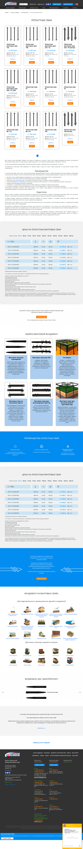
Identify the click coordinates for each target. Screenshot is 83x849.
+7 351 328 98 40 (53, 770)
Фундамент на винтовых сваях (58, 752)
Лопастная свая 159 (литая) (70, 130)
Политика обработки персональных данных (60, 755)
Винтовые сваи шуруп (52, 692)
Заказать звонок (68, 4)
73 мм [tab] (29, 236)
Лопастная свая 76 (70, 88)
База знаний (75, 752)
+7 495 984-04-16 (38, 820)
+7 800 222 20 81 (38, 782)
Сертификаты (35, 755)
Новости (69, 752)
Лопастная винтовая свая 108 (31, 46)
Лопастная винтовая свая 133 (12, 46)
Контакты (75, 7)
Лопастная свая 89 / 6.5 (31, 130)
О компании (65, 7)
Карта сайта (75, 755)
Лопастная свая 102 (50, 130)
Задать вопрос (56, 4)
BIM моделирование (53, 7)
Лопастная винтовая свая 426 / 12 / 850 (12, 88)
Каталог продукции (10, 7)
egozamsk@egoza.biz (40, 777)
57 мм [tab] (19, 236)
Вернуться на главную (41, 743)
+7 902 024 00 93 (53, 762)
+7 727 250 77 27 (38, 806)
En (75, 4)
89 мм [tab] (39, 236)
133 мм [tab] (49, 236)
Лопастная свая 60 (50, 88)
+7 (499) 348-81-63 (39, 770)
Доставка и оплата (34, 7)
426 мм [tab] (71, 236)
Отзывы (47, 755)
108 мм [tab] (44, 236)
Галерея (42, 755)
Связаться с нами (41, 317)
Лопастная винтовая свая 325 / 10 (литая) (69, 46)
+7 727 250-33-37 (53, 806)
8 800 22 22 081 (38, 762)
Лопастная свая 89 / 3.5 (12, 130)
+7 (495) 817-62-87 (39, 771)
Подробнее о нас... (41, 728)
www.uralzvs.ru (8, 770)
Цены (44, 7)
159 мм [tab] (55, 236)
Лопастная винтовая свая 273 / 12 (50, 46)
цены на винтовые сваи (18, 180)
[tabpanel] (41, 255)
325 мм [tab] (66, 236)
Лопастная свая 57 (31, 88)
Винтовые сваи (22, 7)
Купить (13, 62)
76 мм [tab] (34, 236)
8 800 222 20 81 (33, 4)
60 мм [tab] (24, 236)
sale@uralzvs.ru (40, 4)
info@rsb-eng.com (38, 821)
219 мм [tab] (60, 236)
